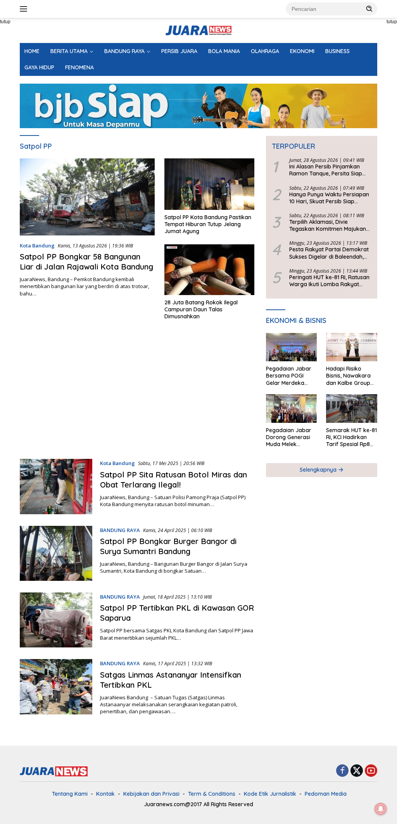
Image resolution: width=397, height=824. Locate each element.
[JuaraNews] (198, 29)
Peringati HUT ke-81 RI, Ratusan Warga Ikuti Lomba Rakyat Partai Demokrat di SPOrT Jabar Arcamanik (329, 281)
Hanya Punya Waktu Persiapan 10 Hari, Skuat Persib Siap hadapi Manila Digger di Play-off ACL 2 (329, 198)
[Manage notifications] (381, 809)
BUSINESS (337, 51)
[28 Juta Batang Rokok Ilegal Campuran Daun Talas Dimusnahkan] (209, 269)
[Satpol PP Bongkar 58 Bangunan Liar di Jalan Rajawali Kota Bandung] (87, 196)
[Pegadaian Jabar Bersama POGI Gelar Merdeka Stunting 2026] (291, 347)
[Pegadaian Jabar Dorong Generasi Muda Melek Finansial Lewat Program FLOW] (291, 408)
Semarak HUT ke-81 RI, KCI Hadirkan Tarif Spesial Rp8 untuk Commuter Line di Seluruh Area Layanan (351, 437)
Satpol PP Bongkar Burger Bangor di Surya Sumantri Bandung (168, 546)
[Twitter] (356, 771)
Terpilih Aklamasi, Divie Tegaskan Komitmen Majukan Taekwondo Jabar (327, 225)
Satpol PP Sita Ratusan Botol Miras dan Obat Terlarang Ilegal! (173, 479)
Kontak (105, 793)
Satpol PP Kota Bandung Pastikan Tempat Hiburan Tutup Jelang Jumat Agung (207, 224)
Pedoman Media (326, 793)
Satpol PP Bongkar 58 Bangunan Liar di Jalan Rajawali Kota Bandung (86, 261)
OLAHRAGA (265, 51)
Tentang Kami (70, 793)
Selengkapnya (319, 469)
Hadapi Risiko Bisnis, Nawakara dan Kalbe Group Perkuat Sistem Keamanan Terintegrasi (348, 375)
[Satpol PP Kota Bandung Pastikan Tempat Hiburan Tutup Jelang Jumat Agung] (209, 183)
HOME (32, 51)
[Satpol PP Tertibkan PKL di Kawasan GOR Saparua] (56, 619)
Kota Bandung (37, 245)
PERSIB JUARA (179, 51)
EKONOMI (302, 51)
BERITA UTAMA (69, 51)
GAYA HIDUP (39, 67)
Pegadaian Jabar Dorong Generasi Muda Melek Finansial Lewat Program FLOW (288, 437)
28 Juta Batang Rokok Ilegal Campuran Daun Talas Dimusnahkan (201, 309)
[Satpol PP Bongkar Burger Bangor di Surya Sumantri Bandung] (56, 553)
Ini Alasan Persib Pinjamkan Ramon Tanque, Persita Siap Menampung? (325, 170)
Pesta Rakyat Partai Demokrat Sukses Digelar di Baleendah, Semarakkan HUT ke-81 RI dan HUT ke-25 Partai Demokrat (329, 253)
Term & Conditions (211, 793)
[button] (369, 8)
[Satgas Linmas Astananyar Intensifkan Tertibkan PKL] (56, 687)
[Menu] (25, 8)
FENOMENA (79, 67)
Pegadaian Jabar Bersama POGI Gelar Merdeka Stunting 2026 (288, 375)
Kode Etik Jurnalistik (270, 793)
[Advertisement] (137, 393)
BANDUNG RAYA (124, 51)
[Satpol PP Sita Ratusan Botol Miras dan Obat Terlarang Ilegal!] (56, 486)
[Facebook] (342, 771)
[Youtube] (371, 771)
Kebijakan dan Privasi (151, 793)
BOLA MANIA (224, 51)
